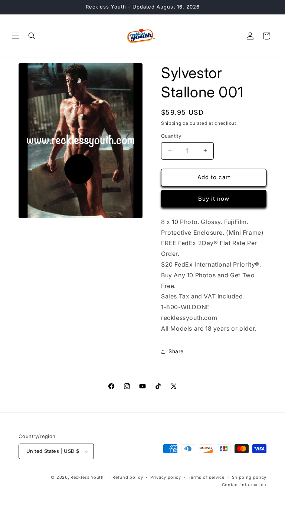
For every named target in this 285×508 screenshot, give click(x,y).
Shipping (171, 123)
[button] (15, 36)
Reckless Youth (87, 477)
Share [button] (176, 351)
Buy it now (213, 198)
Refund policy (127, 477)
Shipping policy (249, 477)
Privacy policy (165, 477)
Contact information (244, 484)
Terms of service (207, 477)
